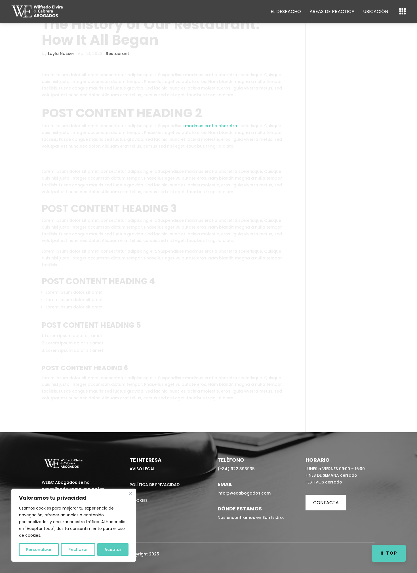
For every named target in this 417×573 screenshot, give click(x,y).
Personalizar (39, 549)
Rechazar (78, 549)
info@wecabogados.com (244, 493)
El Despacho (286, 11)
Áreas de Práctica (332, 11)
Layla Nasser (61, 53)
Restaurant (117, 53)
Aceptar (112, 549)
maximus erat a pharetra (211, 126)
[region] (73, 525)
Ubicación (375, 11)
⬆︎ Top (388, 553)
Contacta (326, 502)
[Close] (130, 493)
